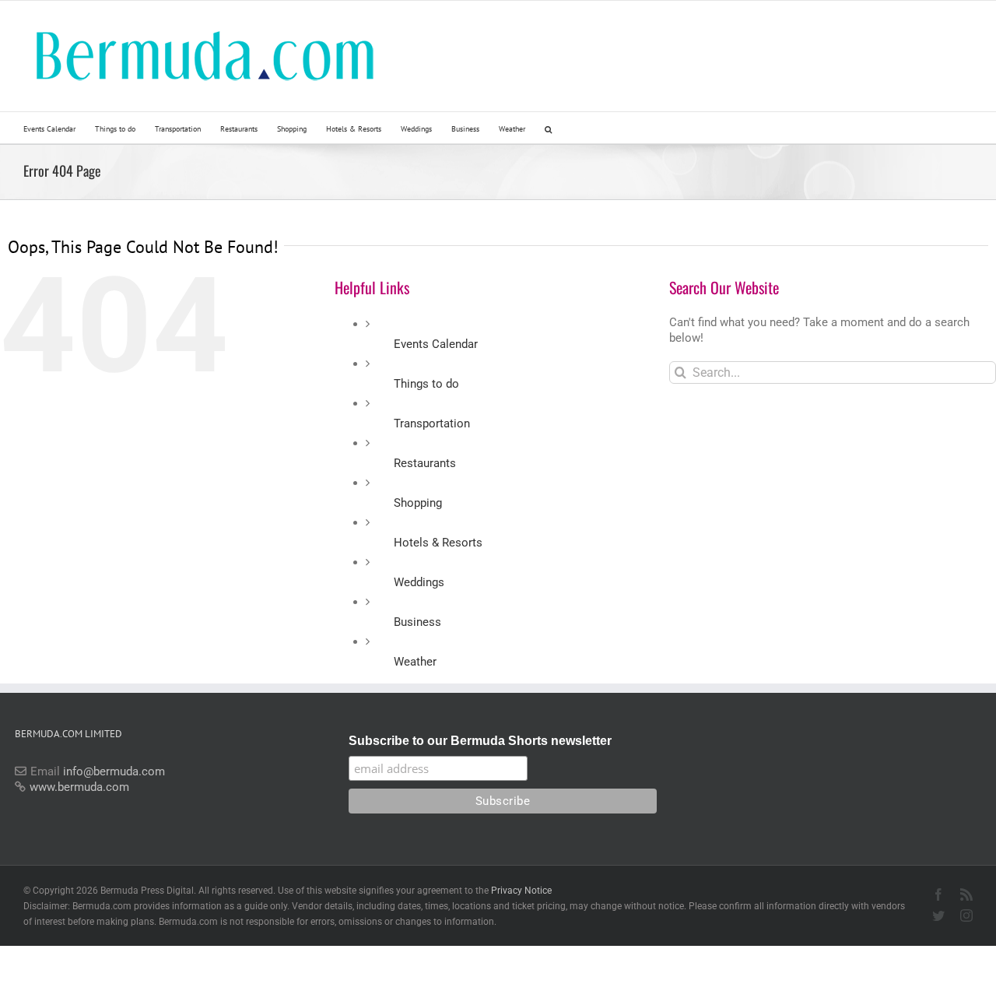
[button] (548, 127)
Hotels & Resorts (438, 543)
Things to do (426, 384)
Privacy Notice (521, 890)
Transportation (432, 423)
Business (417, 622)
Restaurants (425, 463)
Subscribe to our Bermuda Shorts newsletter (480, 740)
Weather (415, 662)
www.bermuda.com (79, 787)
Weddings (419, 582)
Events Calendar (436, 344)
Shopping (418, 503)
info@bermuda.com (114, 771)
